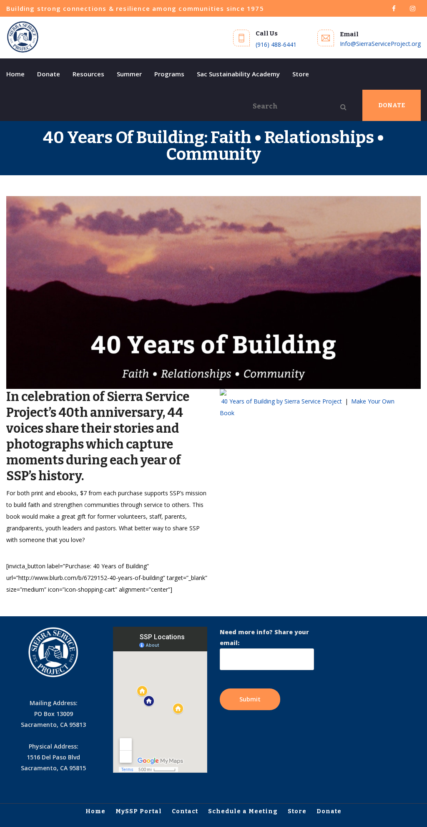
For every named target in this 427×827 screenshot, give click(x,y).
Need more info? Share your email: (264, 637)
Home (15, 74)
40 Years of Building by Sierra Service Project (281, 401)
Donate (48, 74)
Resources (88, 74)
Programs (169, 74)
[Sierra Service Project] (23, 37)
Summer (129, 74)
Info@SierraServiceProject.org (380, 44)
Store (300, 74)
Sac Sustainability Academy (238, 74)
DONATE (391, 105)
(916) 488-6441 (276, 44)
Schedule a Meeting (243, 811)
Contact (185, 811)
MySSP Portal (139, 811)
